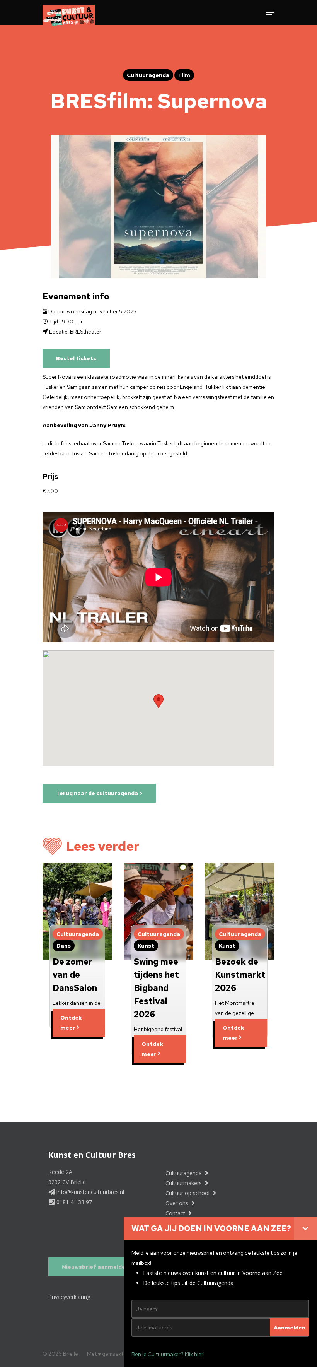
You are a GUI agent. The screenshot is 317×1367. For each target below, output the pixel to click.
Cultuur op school (188, 1193)
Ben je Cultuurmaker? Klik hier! (168, 1354)
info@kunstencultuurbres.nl (89, 1192)
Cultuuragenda (184, 1173)
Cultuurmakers (184, 1183)
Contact (176, 1213)
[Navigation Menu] (270, 12)
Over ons (177, 1203)
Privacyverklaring (69, 1296)
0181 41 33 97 (73, 1202)
